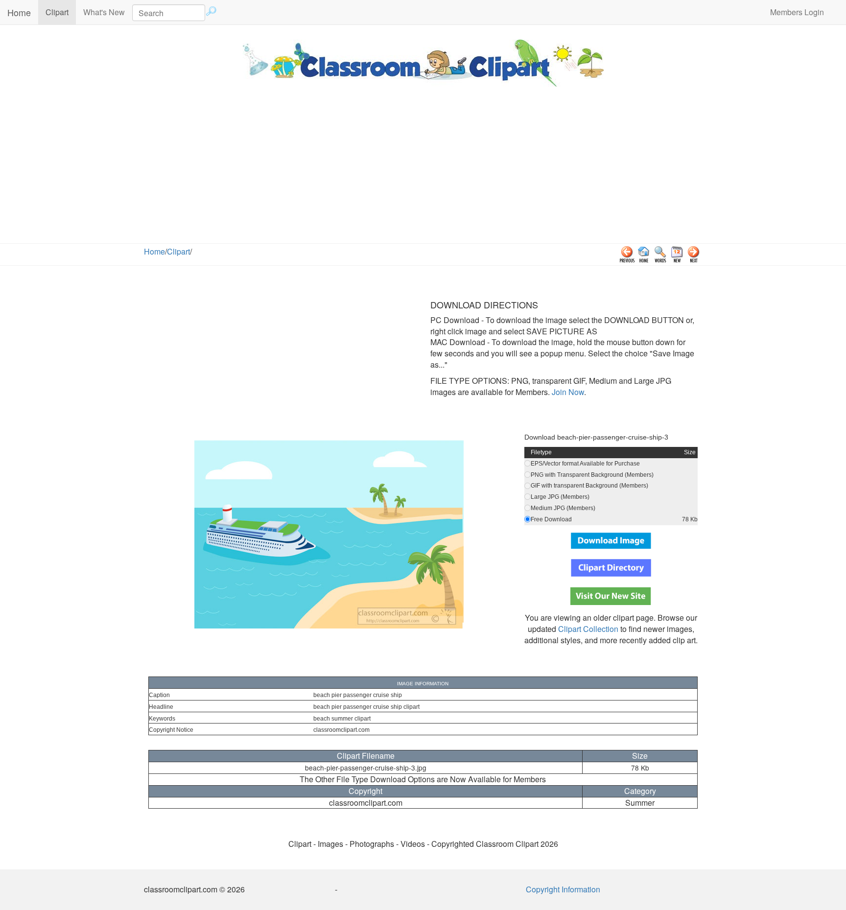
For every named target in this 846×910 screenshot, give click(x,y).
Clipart (61, 12)
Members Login (797, 12)
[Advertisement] (423, 169)
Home (19, 12)
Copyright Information (563, 889)
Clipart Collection (588, 628)
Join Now (567, 391)
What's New (104, 12)
